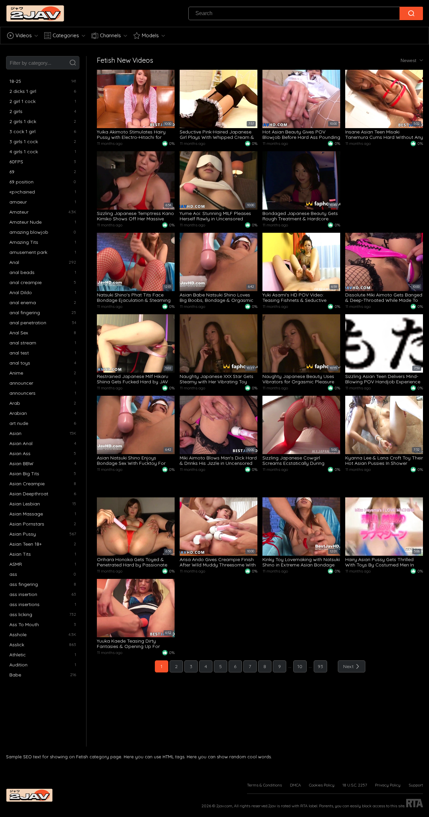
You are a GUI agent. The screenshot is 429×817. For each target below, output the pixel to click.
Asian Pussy (22, 534)
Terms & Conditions (264, 784)
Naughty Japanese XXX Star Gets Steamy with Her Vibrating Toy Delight (216, 379)
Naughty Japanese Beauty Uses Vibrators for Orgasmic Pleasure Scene (298, 379)
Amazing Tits (23, 242)
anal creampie (25, 282)
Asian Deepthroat (28, 494)
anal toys (19, 363)
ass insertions (24, 604)
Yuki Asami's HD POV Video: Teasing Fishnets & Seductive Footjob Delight (294, 297)
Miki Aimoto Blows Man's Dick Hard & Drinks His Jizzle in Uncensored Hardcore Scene (218, 460)
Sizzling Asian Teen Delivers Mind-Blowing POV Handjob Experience (382, 379)
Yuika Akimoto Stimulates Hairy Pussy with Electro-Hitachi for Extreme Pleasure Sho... (131, 134)
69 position (21, 182)
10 (299, 666)
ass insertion (23, 594)
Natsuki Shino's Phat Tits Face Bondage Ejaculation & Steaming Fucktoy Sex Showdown (134, 297)
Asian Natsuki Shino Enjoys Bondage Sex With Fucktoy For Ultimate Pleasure (131, 460)
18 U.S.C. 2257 (355, 784)
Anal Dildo (20, 292)
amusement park (28, 252)
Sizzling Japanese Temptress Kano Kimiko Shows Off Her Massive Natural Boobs (135, 216)
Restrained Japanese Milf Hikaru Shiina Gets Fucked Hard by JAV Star (132, 379)
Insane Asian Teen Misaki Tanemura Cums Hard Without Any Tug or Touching (384, 134)
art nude (18, 423)
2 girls (15, 111)
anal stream (22, 343)
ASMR (15, 564)
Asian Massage (26, 514)
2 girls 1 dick (22, 121)
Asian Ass (19, 453)
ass (13, 574)
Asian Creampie (27, 484)
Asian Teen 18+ (25, 544)
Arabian (18, 413)
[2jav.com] (35, 13)
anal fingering (24, 313)
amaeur (18, 202)
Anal (14, 262)
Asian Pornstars (26, 524)
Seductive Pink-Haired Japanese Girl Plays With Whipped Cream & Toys (217, 134)
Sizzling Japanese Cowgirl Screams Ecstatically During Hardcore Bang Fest (293, 460)
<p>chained (22, 192)
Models (150, 35)
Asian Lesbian (24, 504)
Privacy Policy (388, 784)
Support (416, 784)
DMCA (295, 784)
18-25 (15, 81)
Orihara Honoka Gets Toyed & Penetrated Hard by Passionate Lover (132, 562)
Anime (16, 373)
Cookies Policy (321, 784)
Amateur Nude (25, 222)
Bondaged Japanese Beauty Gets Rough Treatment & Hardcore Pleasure (300, 216)
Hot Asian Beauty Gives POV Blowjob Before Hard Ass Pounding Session (301, 134)
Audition (18, 665)
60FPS (16, 162)
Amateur (18, 212)
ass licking (20, 614)
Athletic (17, 655)
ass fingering (23, 584)
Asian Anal (21, 443)
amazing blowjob (28, 232)
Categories (66, 35)
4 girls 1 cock (23, 152)
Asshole (17, 635)
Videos (23, 35)
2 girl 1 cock (22, 101)
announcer (21, 383)
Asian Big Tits (24, 474)
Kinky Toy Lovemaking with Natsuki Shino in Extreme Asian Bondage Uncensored (301, 562)
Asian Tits (20, 554)
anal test (19, 353)
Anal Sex (18, 333)
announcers (22, 393)
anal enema (22, 302)
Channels (110, 35)
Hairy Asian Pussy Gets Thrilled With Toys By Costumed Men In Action (379, 562)
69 (11, 172)
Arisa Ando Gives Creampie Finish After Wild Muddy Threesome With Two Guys (218, 562)
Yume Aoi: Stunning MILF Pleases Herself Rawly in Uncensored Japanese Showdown (215, 216)
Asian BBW (21, 463)
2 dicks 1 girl (22, 91)
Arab (14, 403)
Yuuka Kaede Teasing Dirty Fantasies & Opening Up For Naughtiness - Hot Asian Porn (129, 643)
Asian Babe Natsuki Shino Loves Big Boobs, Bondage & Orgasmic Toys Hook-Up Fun (216, 297)
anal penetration (27, 323)
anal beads (22, 272)
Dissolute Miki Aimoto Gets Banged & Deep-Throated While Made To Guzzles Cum (383, 297)
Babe (15, 675)
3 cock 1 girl (22, 131)
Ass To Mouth (24, 624)
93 (320, 666)
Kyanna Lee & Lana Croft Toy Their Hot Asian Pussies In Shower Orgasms (384, 460)
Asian (15, 433)
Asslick (16, 645)
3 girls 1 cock (23, 142)
